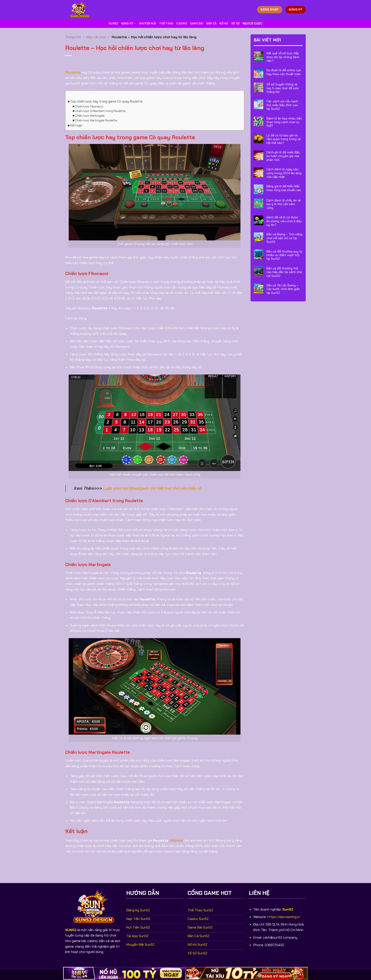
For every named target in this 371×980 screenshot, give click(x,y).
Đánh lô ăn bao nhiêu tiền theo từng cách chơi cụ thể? (284, 122)
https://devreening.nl (283, 917)
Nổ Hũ (223, 23)
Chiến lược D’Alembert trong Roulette (100, 111)
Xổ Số (235, 23)
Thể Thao (166, 23)
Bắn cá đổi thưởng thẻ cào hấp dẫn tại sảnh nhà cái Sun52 (284, 272)
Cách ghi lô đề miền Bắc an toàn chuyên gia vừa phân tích (283, 156)
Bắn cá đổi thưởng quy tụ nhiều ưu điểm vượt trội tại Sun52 (284, 255)
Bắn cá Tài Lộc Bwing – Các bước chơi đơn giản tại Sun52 (283, 289)
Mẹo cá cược (96, 37)
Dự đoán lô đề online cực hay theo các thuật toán (283, 72)
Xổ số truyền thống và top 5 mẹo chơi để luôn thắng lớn (282, 88)
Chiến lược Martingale (90, 116)
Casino (181, 23)
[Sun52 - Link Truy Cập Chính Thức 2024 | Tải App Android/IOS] (81, 9)
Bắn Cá (211, 23)
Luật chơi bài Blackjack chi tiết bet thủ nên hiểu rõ (152, 488)
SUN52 (70, 930)
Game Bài (196, 23)
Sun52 (113, 23)
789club (176, 840)
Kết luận (76, 125)
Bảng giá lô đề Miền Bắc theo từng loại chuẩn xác (283, 188)
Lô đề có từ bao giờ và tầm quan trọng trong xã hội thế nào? (283, 139)
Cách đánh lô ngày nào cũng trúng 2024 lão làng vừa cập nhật (283, 173)
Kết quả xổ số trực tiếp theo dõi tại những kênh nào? (283, 57)
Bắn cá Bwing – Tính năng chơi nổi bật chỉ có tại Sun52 (284, 238)
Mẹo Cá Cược (252, 23)
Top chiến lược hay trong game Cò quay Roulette (106, 101)
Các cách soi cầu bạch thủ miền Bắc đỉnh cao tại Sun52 (282, 105)
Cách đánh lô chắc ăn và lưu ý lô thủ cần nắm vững (283, 204)
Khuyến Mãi (147, 23)
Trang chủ (73, 37)
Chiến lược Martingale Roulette (96, 120)
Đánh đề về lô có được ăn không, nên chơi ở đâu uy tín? (284, 221)
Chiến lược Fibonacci (89, 106)
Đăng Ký (127, 23)
